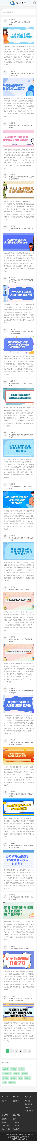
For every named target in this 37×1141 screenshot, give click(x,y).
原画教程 (13, 1078)
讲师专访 (21, 1069)
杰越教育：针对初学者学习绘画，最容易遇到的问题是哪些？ (21, 743)
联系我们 (16, 1129)
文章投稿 (16, 1101)
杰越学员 (5, 1069)
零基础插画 (12, 1082)
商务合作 (28, 1107)
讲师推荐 (28, 1101)
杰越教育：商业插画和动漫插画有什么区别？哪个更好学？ (21, 898)
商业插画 (16, 1073)
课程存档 (30, 1134)
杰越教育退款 (7, 1073)
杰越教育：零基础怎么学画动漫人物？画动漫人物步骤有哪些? (21, 999)
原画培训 (5, 1122)
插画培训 (5, 1119)
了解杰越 (16, 1122)
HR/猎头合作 (29, 1111)
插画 (4, 1082)
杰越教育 (15, 1134)
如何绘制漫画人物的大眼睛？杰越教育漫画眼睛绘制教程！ (21, 332)
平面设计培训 (6, 1129)
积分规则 (5, 1101)
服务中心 (16, 1119)
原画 (20, 1078)
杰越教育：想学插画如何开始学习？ (20, 949)
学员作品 (13, 1069)
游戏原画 (5, 1078)
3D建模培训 (5, 1125)
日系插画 (24, 1073)
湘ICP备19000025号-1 (19, 1139)
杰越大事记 (16, 1125)
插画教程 (12, 637)
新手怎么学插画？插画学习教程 (19, 589)
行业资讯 (12, 20)
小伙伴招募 (28, 1104)
